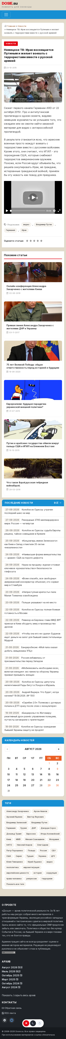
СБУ (54, 850)
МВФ (18, 839)
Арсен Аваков (40, 811)
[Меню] (6, 15)
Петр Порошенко (14, 850)
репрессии (31, 878)
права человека (13, 878)
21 (41, 780)
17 (8, 780)
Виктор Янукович (35, 817)
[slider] (27, 210)
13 (32, 774)
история (38, 873)
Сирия (19, 856)
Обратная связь (13, 1008)
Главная (11, 26)
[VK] (11, 1020)
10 (8, 774)
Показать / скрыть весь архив (18, 995)
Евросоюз (31, 834)
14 (41, 774)
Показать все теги (15, 884)
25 (16, 785)
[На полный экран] (59, 211)
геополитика (12, 867)
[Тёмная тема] (33, 1023)
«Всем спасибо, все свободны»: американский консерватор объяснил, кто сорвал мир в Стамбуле (31, 581)
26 (24, 785)
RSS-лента (10, 1013)
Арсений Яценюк (14, 817)
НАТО (9, 845)
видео (26, 224)
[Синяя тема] (40, 1023)
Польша (31, 850)
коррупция (52, 873)
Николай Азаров (24, 845)
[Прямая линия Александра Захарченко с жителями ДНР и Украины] (33, 311)
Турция (30, 856)
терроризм (47, 878)
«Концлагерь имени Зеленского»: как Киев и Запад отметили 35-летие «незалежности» (31, 544)
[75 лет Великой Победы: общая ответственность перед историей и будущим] (33, 351)
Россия (43, 850)
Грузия (23, 828)
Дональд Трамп (13, 834)
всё (56, 503)
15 (49, 774)
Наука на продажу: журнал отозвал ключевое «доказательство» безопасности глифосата (32, 568)
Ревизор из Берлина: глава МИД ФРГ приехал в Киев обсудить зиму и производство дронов (32, 623)
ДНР (34, 828)
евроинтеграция (31, 867)
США (8, 856)
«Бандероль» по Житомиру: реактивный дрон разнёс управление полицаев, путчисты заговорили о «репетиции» (30, 716)
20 (32, 780)
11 (16, 774)
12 (24, 774)
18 (16, 780)
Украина (42, 856)
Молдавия (54, 839)
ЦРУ (53, 856)
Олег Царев (42, 845)
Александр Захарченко (17, 811)
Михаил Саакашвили (34, 839)
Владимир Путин (44, 224)
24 (8, 785)
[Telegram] (4, 1020)
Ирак (24, 230)
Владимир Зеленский (16, 822)
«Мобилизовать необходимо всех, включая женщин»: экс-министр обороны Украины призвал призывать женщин (31, 671)
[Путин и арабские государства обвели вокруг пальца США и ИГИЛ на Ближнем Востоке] (33, 429)
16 (57, 774)
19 (24, 780)
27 (32, 785)
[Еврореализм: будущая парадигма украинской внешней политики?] (33, 390)
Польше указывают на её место (39, 602)
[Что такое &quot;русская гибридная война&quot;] (33, 469)
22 (49, 780)
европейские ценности (17, 873)
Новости (22, 26)
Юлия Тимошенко (14, 862)
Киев (8, 839)
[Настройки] (54, 211)
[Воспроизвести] (7, 211)
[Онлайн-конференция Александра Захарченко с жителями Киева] (33, 272)
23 (57, 780)
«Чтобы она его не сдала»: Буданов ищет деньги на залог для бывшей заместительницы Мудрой (33, 637)
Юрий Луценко (35, 862)
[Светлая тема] (26, 1023)
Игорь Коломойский (50, 834)
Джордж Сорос (48, 828)
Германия (10, 230)
